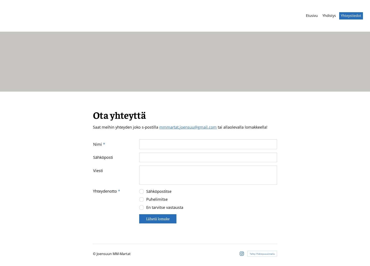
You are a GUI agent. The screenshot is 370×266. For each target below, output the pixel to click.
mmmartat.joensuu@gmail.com (188, 127)
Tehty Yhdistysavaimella (262, 253)
